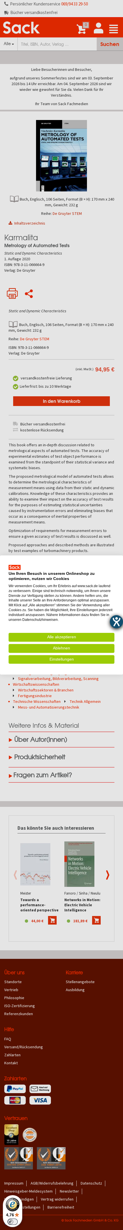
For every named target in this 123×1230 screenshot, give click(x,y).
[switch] (12, 1222)
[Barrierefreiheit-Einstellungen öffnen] (116, 621)
